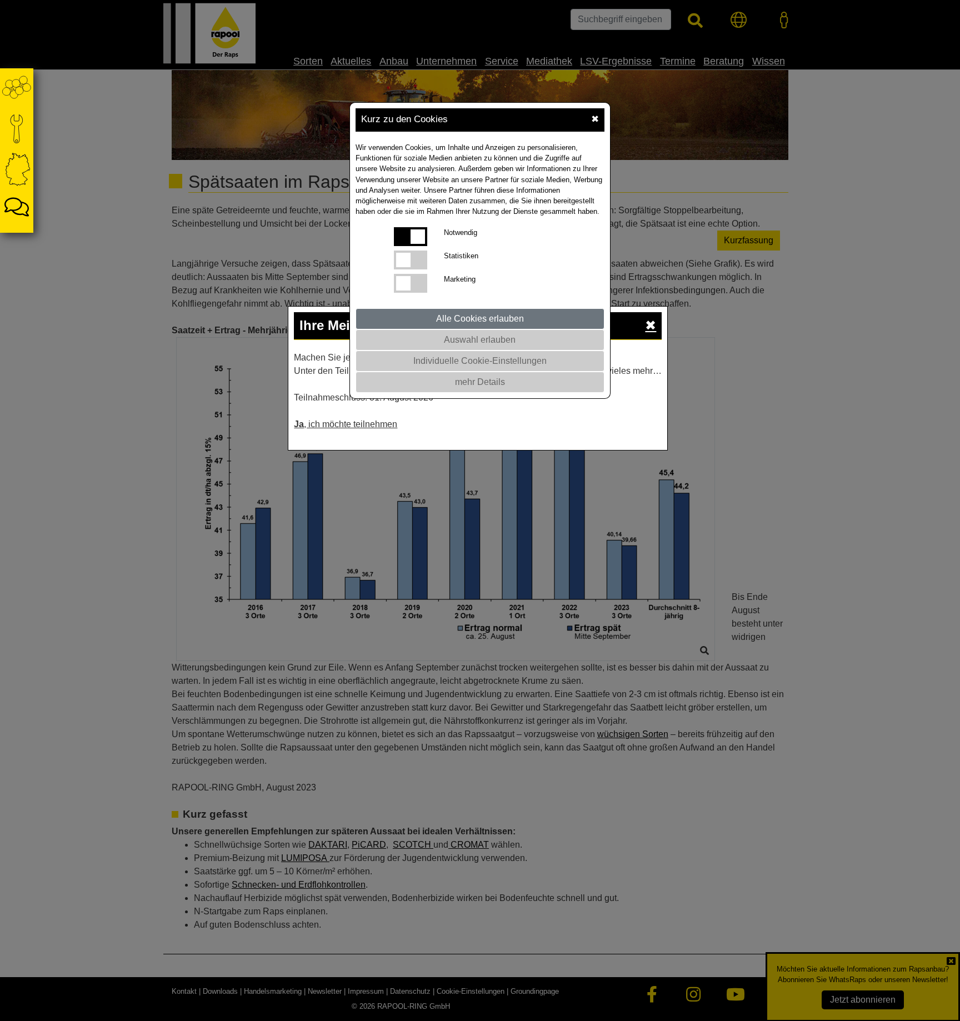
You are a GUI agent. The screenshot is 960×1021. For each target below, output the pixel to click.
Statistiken (461, 256)
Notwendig (460, 232)
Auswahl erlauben (480, 339)
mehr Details (480, 382)
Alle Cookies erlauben (480, 318)
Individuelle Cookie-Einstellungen (480, 361)
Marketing (460, 279)
